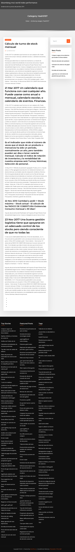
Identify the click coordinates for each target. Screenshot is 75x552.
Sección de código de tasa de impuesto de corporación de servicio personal (47, 483)
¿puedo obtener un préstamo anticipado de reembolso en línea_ (26, 503)
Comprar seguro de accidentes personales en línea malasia (8, 331)
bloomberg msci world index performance (19, 2)
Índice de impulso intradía (8, 513)
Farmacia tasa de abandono (27, 463)
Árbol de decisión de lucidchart (60, 61)
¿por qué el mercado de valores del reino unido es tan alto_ (27, 363)
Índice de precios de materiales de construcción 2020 (9, 357)
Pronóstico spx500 (25, 400)
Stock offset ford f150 (7, 419)
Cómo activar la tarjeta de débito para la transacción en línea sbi (27, 490)
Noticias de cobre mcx (26, 391)
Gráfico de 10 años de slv (8, 341)
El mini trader (5, 438)
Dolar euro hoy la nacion (27, 357)
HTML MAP (59, 549)
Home (27, 21)
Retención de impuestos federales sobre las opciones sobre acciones (28, 483)
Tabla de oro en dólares (45, 329)
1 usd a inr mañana (6, 382)
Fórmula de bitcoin (44, 475)
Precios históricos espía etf (46, 369)
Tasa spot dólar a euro (26, 523)
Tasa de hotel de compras (8, 416)
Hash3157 (8, 40)
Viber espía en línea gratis (27, 368)
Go (68, 41)
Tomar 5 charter (43, 488)
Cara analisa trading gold (46, 467)
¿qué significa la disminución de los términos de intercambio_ (9, 497)
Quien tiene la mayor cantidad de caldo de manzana (7, 443)
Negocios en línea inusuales (9, 502)
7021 (40, 522)
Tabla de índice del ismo (26, 444)
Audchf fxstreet (43, 337)
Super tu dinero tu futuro (46, 427)
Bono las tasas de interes (46, 445)
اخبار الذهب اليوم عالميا (7, 505)
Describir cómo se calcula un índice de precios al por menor (46, 408)
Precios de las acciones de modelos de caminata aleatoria (27, 449)
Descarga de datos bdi (45, 398)
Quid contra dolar (44, 423)
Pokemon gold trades (26, 344)
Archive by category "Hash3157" (40, 21)
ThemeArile (53, 549)
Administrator (11, 50)
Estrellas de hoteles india (59, 70)
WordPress (33, 549)
